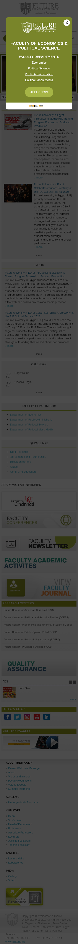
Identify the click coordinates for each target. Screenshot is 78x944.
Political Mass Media (39, 80)
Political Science (39, 68)
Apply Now (39, 92)
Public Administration (39, 74)
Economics (39, 62)
